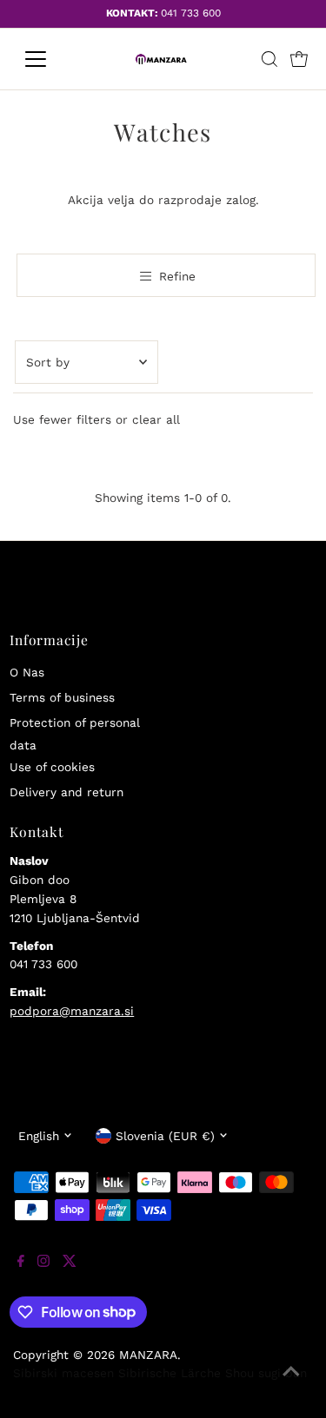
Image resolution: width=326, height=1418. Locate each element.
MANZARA (148, 1355)
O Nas (27, 672)
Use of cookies (52, 767)
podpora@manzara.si (72, 1011)
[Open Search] (269, 59)
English (38, 1136)
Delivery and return (66, 792)
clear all (156, 419)
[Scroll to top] (291, 1383)
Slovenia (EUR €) (165, 1136)
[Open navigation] (49, 59)
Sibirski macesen (63, 1373)
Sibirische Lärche (169, 1373)
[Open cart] (299, 59)
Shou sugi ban (266, 1373)
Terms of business (62, 697)
